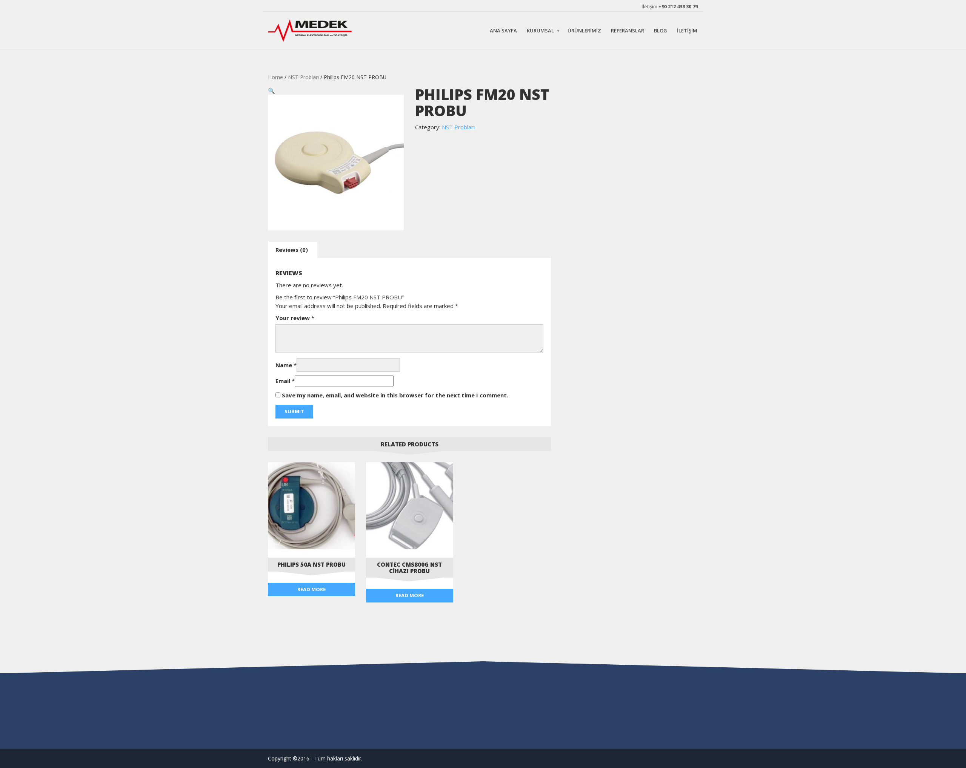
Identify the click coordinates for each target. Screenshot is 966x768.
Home (275, 77)
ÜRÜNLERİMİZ (584, 30)
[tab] (291, 250)
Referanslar (627, 30)
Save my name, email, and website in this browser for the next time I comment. (395, 395)
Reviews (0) (291, 249)
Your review (294, 318)
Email (285, 381)
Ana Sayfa (503, 30)
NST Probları (303, 77)
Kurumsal (540, 30)
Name (286, 365)
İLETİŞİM (687, 30)
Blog (660, 30)
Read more (311, 589)
